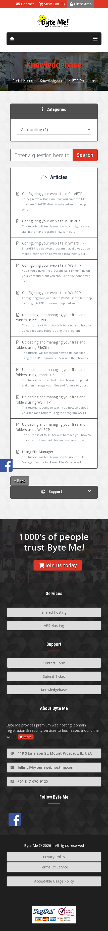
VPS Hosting (54, 625)
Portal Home (22, 80)
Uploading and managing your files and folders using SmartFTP (52, 377)
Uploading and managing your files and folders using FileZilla (53, 350)
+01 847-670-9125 (32, 781)
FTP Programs (84, 80)
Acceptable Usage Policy (54, 881)
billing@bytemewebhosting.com (46, 767)
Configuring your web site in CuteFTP (53, 201)
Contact (27, 4)
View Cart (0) (54, 4)
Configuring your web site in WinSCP (56, 297)
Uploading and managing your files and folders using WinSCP (53, 432)
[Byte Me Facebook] (15, 819)
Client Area (83, 4)
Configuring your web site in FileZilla (56, 226)
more (27, 737)
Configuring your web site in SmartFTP (55, 248)
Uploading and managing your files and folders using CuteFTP (53, 322)
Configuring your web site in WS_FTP (55, 273)
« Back (20, 481)
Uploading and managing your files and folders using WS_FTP (53, 405)
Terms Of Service (54, 867)
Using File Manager (53, 456)
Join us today (61, 565)
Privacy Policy (54, 856)
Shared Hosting (53, 612)
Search (85, 155)
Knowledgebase (53, 80)
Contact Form (54, 663)
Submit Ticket (54, 676)
